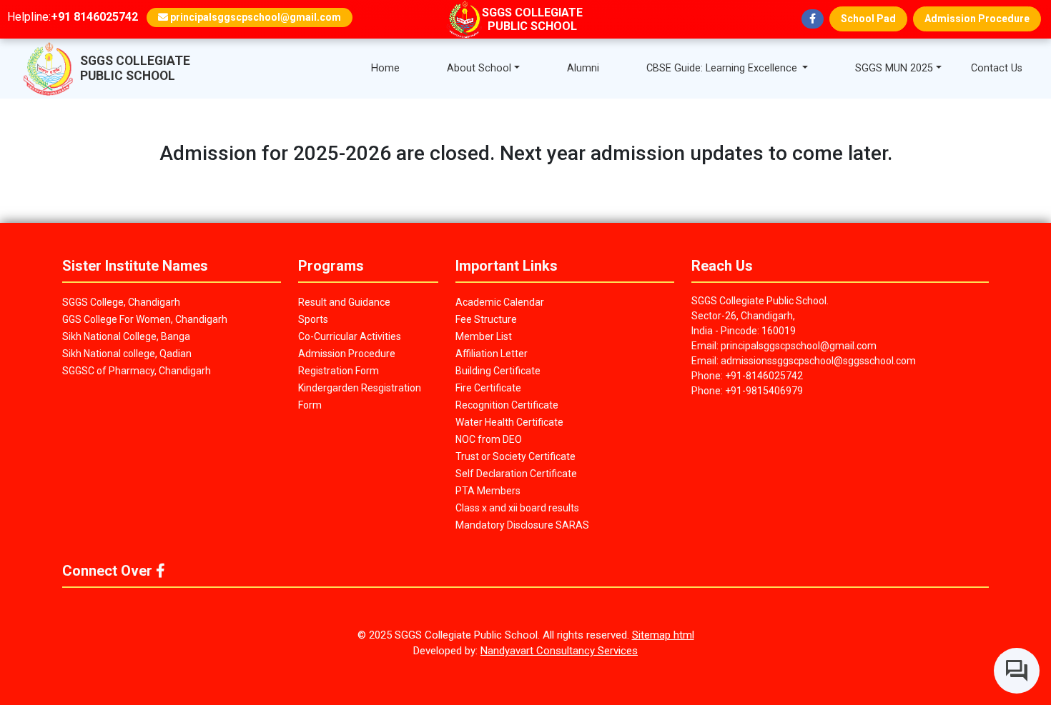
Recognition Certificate (506, 405)
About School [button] (479, 68)
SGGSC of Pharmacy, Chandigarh (136, 370)
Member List (483, 336)
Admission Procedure (977, 18)
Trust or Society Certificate (515, 456)
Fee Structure (486, 319)
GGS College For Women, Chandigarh (144, 319)
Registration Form (338, 370)
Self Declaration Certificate (516, 473)
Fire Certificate (488, 388)
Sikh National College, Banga (126, 336)
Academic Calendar (499, 302)
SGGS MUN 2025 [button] (894, 68)
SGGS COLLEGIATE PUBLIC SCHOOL (135, 68)
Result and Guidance (344, 302)
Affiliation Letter (491, 353)
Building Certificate (498, 370)
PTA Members (487, 490)
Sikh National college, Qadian (127, 353)
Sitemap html (663, 635)
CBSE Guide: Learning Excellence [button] (723, 68)
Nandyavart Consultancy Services (559, 650)
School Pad (868, 18)
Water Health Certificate (509, 422)
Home (385, 68)
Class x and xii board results (517, 508)
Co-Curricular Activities (349, 336)
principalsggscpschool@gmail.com (254, 17)
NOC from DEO (488, 439)
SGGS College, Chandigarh (121, 302)
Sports (313, 319)
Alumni (583, 68)
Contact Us (996, 68)
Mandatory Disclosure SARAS (522, 525)
